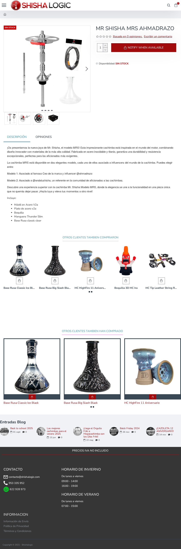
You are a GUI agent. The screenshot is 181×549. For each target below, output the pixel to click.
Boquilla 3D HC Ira (126, 288)
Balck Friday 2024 (129, 428)
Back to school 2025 (21, 428)
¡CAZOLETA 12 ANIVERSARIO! (165, 429)
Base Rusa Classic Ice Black (20, 288)
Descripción (17, 137)
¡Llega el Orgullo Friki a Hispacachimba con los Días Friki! (93, 432)
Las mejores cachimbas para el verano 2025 (56, 431)
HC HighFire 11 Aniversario (91, 288)
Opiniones (44, 137)
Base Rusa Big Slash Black (55, 288)
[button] (7, 68)
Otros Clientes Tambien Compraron (90, 237)
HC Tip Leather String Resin (161, 288)
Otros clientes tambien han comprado (92, 331)
